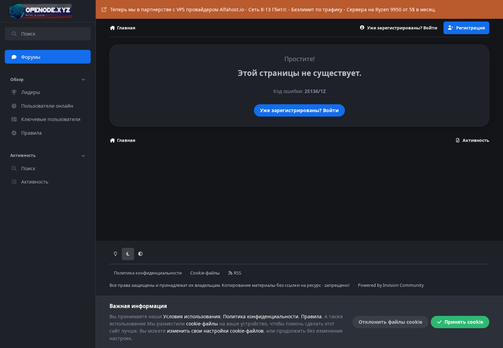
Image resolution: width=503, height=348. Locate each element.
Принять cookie (463, 322)
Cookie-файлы (205, 273)
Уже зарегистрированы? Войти (299, 110)
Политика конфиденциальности (148, 273)
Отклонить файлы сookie (390, 322)
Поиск (28, 33)
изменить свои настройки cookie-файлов (215, 330)
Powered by (391, 285)
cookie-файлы (202, 323)
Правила (311, 316)
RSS (237, 273)
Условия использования (191, 316)
